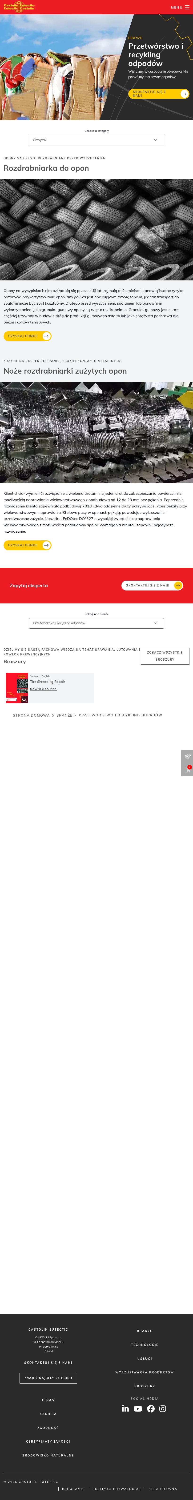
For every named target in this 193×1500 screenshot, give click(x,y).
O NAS (48, 1400)
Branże (64, 715)
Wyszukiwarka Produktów (144, 1372)
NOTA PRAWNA (163, 1489)
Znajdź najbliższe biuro (48, 1378)
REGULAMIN (73, 1489)
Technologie (145, 1345)
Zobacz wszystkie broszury (165, 656)
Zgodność (48, 1428)
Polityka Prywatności (116, 1489)
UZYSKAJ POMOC (23, 336)
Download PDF (43, 689)
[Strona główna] (19, 7)
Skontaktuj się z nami (149, 93)
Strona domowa (31, 715)
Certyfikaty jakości (48, 1441)
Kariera (48, 1414)
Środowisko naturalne (48, 1455)
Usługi (144, 1358)
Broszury (144, 1386)
